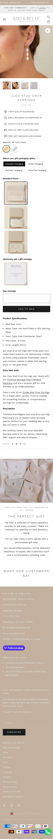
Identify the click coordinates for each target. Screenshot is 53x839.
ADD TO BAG (26, 309)
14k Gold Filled (6, 148)
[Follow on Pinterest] (19, 805)
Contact (7, 767)
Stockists (7, 757)
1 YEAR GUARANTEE (32, 3)
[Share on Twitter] (16, 444)
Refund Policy (10, 787)
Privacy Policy (10, 782)
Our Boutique (10, 599)
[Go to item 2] (16, 85)
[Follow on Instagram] (11, 805)
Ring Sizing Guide (11, 747)
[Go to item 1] (7, 85)
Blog (5, 762)
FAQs (5, 752)
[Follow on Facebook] (4, 805)
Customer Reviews (12, 610)
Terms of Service (11, 791)
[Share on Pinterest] (20, 444)
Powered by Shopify (38, 820)
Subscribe (14, 732)
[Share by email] (24, 444)
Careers (7, 777)
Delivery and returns (13, 743)
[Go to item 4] (34, 85)
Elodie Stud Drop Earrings (36, 392)
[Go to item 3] (25, 85)
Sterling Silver (14, 148)
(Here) (42, 8)
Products (7, 772)
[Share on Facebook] (12, 444)
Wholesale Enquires (13, 796)
